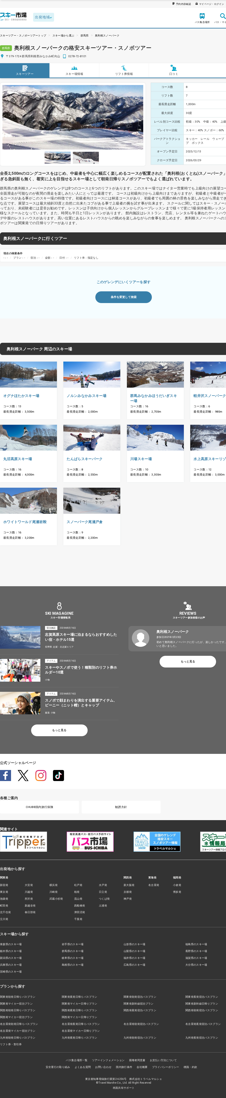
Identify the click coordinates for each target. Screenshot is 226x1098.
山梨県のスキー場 (134, 951)
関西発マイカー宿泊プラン (16, 1017)
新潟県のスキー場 (11, 958)
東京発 (4, 891)
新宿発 (4, 885)
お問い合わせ (103, 1067)
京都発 (128, 891)
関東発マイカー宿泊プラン (16, 1003)
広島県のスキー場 (134, 964)
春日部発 (30, 912)
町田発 (4, 905)
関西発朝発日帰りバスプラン (17, 1010)
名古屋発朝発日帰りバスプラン (19, 1024)
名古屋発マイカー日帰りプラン (81, 1030)
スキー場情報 (74, 74)
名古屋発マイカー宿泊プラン (17, 1030)
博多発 (177, 891)
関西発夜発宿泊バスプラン (140, 1010)
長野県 (48, 647)
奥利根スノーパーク (107, 35)
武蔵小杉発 (56, 898)
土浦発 (103, 905)
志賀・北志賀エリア (63, 647)
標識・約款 (190, 1067)
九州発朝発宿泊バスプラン (140, 1037)
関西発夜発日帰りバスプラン (79, 1010)
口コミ (173, 74)
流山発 (78, 898)
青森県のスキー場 (11, 944)
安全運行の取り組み (58, 1067)
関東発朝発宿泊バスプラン (140, 996)
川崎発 (53, 891)
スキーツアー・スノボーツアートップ (23, 35)
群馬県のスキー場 (73, 951)
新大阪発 (129, 885)
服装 (47, 712)
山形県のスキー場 (134, 944)
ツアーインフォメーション (108, 1060)
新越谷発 (30, 905)
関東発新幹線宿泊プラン (139, 1003)
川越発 (29, 891)
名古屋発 (153, 885)
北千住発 (5, 912)
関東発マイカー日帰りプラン (79, 1003)
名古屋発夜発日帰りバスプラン (81, 1024)
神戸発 (128, 898)
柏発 (77, 891)
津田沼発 (79, 912)
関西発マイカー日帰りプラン (79, 1017)
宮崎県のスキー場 (11, 971)
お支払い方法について (163, 1060)
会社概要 (142, 1067)
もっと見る (59, 730)
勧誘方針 (121, 807)
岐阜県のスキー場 (73, 958)
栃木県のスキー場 (11, 951)
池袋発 (4, 898)
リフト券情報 (124, 74)
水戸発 (103, 885)
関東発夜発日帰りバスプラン (79, 996)
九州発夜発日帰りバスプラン (79, 1037)
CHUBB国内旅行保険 (39, 807)
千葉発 (78, 919)
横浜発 (53, 885)
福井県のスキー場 (134, 958)
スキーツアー (25, 74)
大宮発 (29, 885)
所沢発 (29, 898)
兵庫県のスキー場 (11, 964)
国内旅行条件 (124, 1067)
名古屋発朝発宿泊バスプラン (141, 1024)
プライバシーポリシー (165, 1067)
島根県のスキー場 (73, 964)
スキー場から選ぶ (63, 35)
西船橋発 (79, 905)
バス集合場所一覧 (77, 1060)
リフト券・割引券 (11, 1044)
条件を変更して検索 (124, 297)
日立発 (103, 891)
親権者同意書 (137, 1060)
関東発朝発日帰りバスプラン (17, 996)
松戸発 (78, 885)
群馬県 (85, 35)
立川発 (4, 919)
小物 (47, 680)
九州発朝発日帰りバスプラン (17, 1037)
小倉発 (177, 885)
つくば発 (104, 898)
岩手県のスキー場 (73, 944)
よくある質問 (83, 1067)
